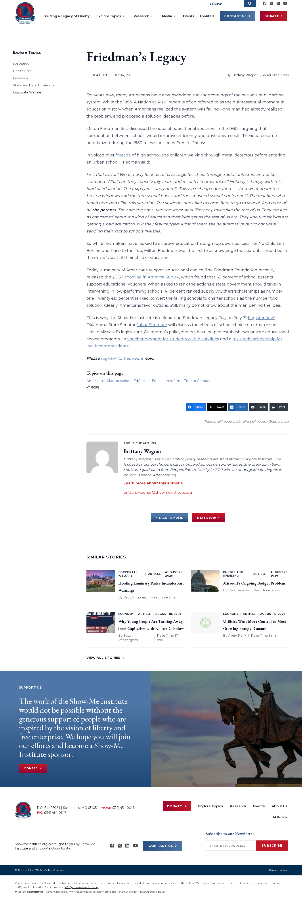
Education (21, 64)
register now (261, 317)
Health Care (22, 71)
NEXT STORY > (208, 517)
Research (141, 16)
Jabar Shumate (152, 324)
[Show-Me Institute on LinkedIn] (278, 3)
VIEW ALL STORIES (103, 658)
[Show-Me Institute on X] (271, 3)
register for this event (122, 358)
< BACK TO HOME (169, 517)
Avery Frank (237, 636)
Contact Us (235, 16)
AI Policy (280, 817)
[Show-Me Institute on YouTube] (285, 3)
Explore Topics (109, 16)
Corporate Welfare (27, 92)
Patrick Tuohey (135, 597)
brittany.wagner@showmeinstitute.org (158, 492)
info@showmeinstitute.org (82, 887)
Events (188, 16)
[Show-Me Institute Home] (25, 13)
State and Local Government (35, 85)
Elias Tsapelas (238, 590)
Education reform (167, 381)
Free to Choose (197, 381)
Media (167, 16)
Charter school (119, 381)
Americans (95, 381)
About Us (206, 16)
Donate (271, 16)
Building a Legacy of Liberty (67, 16)
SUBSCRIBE (272, 846)
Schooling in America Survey (150, 277)
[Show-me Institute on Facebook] (264, 3)
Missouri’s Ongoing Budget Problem (254, 583)
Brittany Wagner (245, 75)
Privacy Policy (278, 870)
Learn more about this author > (153, 483)
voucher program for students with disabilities (173, 339)
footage (123, 155)
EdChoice (142, 381)
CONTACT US (161, 846)
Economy (20, 78)
